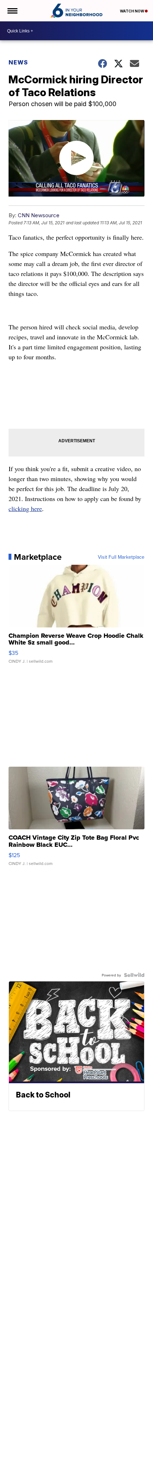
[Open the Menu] (12, 11)
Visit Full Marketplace (121, 556)
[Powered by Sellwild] (134, 974)
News (18, 62)
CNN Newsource (38, 215)
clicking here (25, 508)
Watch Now (132, 11)
